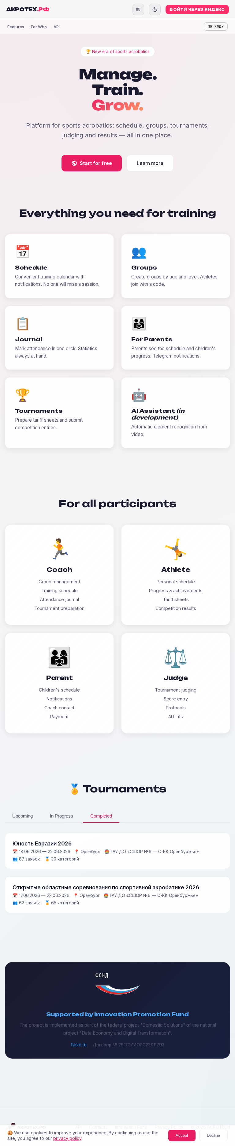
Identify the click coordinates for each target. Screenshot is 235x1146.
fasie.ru (79, 1045)
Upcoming (22, 815)
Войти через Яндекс (197, 9)
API (57, 26)
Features (15, 26)
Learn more (150, 163)
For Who (39, 26)
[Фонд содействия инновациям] (117, 993)
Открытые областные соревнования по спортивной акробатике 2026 (106, 887)
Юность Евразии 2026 (42, 843)
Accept (182, 1135)
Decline (213, 1135)
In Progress (61, 815)
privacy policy (67, 1138)
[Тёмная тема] (155, 9)
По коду (216, 27)
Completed (101, 815)
